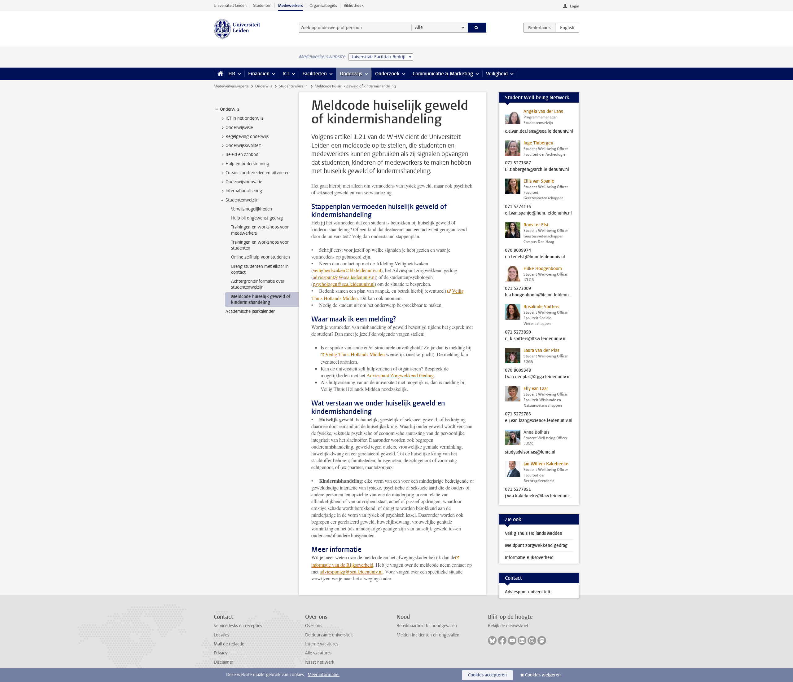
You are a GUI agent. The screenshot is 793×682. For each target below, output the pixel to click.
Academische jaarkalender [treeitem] (250, 311)
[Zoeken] (477, 28)
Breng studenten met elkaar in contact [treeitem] (260, 269)
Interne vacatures (321, 644)
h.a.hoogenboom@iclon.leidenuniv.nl (539, 295)
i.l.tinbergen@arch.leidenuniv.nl (537, 169)
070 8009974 (518, 250)
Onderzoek (387, 73)
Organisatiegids (323, 5)
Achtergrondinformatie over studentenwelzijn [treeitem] (257, 284)
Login (574, 6)
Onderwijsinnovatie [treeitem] (244, 182)
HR (231, 73)
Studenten (262, 5)
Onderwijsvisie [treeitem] (239, 128)
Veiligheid (497, 73)
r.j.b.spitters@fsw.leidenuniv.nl (536, 339)
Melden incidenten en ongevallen (427, 635)
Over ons (313, 626)
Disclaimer (223, 662)
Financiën (258, 73)
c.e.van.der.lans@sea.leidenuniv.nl (539, 131)
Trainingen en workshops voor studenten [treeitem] (260, 245)
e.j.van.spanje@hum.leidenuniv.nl (538, 213)
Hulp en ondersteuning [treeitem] (247, 164)
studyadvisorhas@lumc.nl (530, 452)
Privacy (220, 653)
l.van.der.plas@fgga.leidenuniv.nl (538, 377)
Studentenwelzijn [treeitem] (242, 200)
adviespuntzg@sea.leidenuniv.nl (344, 277)
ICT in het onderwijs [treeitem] (244, 118)
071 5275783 (518, 414)
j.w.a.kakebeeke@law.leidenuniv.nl (539, 496)
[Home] (219, 74)
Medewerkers (290, 5)
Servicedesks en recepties (238, 626)
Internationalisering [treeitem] (244, 191)
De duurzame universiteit (329, 635)
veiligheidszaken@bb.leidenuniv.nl (347, 270)
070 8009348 (518, 370)
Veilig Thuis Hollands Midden (355, 354)
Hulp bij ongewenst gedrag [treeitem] (257, 218)
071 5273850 (518, 332)
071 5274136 (518, 207)
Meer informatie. (324, 675)
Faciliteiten (314, 73)
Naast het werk (319, 662)
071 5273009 (518, 288)
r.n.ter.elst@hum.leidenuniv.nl (535, 257)
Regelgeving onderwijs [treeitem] (247, 137)
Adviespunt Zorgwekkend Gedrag (400, 375)
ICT (286, 73)
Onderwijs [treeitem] (229, 109)
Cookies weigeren (543, 675)
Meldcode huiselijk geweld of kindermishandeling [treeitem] (260, 299)
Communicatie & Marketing (443, 73)
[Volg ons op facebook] (502, 640)
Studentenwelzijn (293, 86)
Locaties (221, 635)
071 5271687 (518, 163)
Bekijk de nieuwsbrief (508, 626)
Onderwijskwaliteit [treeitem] (243, 145)
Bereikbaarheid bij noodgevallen (426, 626)
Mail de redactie (229, 644)
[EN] (567, 28)
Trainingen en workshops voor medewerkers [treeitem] (260, 230)
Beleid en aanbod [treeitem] (242, 154)
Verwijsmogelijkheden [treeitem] (251, 209)
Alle (419, 27)
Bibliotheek (354, 5)
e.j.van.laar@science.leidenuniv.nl (538, 420)
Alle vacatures (318, 653)
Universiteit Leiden (230, 5)
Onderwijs (351, 73)
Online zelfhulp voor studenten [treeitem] (260, 257)
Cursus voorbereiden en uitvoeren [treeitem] (258, 173)
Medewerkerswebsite (231, 86)
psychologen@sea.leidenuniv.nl (344, 284)
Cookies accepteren (487, 675)
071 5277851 (518, 489)
